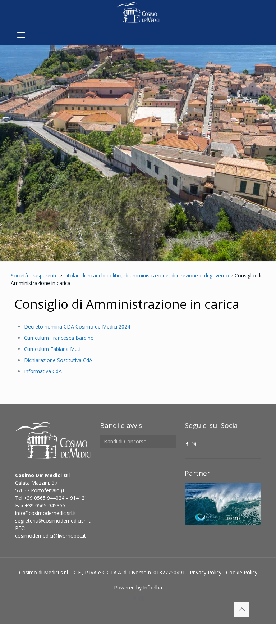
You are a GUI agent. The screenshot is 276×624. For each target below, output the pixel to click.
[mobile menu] (21, 34)
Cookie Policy (241, 572)
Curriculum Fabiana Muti (52, 348)
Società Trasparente (34, 275)
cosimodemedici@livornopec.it (50, 535)
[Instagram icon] (193, 443)
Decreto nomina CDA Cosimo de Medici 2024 (77, 326)
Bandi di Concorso (125, 441)
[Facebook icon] (187, 443)
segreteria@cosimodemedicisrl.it (53, 520)
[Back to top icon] (241, 609)
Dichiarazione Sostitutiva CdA (58, 360)
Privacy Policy (205, 572)
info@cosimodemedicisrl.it (45, 513)
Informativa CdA (43, 371)
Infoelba (152, 587)
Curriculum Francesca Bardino (59, 337)
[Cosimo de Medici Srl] (138, 12)
